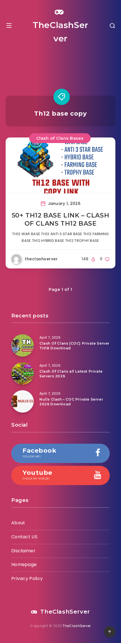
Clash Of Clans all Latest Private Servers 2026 (71, 373)
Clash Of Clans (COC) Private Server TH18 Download (74, 345)
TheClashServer (60, 32)
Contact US (24, 537)
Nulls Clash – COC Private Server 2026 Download (71, 401)
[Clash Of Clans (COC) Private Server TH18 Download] (22, 345)
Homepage (24, 564)
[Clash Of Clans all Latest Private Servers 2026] (22, 373)
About (18, 523)
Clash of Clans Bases (60, 138)
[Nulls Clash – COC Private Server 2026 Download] (22, 401)
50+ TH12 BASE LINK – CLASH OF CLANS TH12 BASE (60, 220)
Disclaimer (23, 551)
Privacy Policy (27, 578)
